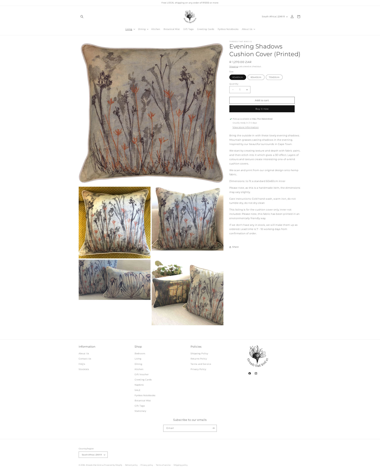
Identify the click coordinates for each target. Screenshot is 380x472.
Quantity (233, 84)
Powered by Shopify (113, 465)
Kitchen (139, 369)
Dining (138, 364)
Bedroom (140, 353)
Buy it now (262, 108)
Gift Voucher (142, 374)
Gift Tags (140, 405)
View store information (246, 127)
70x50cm (274, 77)
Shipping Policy (199, 353)
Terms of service (163, 465)
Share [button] (235, 247)
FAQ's (82, 364)
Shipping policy (181, 465)
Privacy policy (147, 465)
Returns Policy (199, 358)
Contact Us (85, 358)
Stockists (84, 369)
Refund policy (131, 465)
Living (138, 358)
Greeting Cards (143, 379)
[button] (82, 16)
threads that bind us (95, 465)
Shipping (233, 66)
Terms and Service (201, 364)
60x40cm (256, 77)
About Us (84, 353)
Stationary (140, 411)
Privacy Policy (198, 369)
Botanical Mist (143, 400)
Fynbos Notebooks (145, 395)
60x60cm (237, 77)
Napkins (139, 385)
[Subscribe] (213, 428)
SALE (137, 390)
